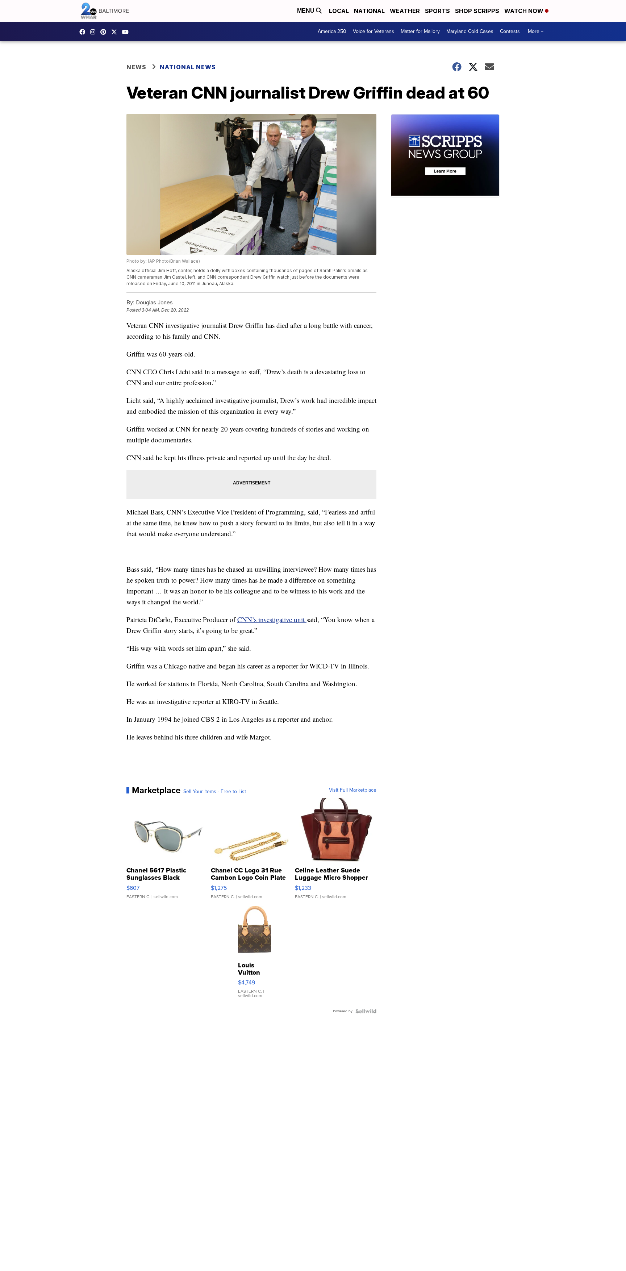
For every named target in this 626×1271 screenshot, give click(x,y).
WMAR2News (105, 32)
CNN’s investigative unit (271, 619)
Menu (306, 11)
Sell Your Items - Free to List (214, 791)
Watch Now (524, 10)
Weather (405, 10)
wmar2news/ (84, 32)
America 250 (332, 31)
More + (535, 31)
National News (188, 67)
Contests (510, 31)
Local (339, 10)
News (136, 67)
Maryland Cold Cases (469, 31)
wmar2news (94, 32)
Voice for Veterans (373, 31)
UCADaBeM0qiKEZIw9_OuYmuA (127, 32)
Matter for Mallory (420, 31)
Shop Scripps (477, 10)
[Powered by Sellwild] (365, 1011)
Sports (437, 10)
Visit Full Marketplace (352, 790)
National (369, 10)
